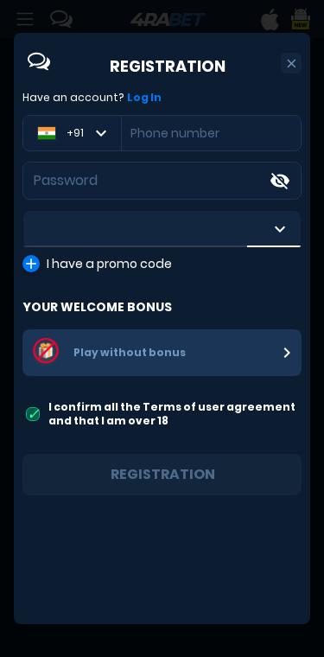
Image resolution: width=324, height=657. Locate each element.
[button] (291, 63)
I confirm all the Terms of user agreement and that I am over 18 (171, 413)
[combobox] (162, 229)
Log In (144, 98)
